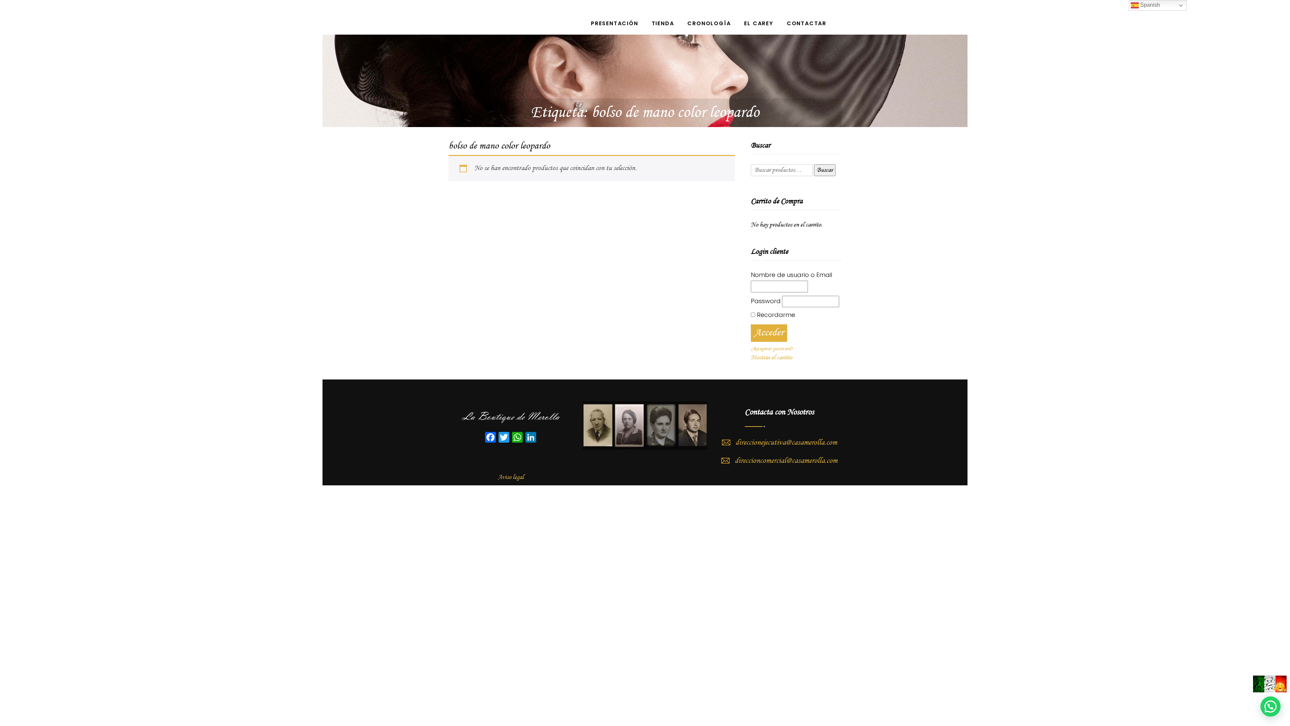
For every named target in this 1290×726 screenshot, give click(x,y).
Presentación (614, 23)
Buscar (825, 170)
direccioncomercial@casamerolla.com (786, 460)
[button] (1270, 706)
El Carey (758, 23)
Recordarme (775, 315)
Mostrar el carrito (771, 357)
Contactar (806, 23)
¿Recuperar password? (772, 349)
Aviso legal (511, 477)
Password (766, 301)
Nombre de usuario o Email (791, 275)
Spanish (1149, 5)
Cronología (709, 23)
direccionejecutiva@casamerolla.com (786, 442)
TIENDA (663, 23)
